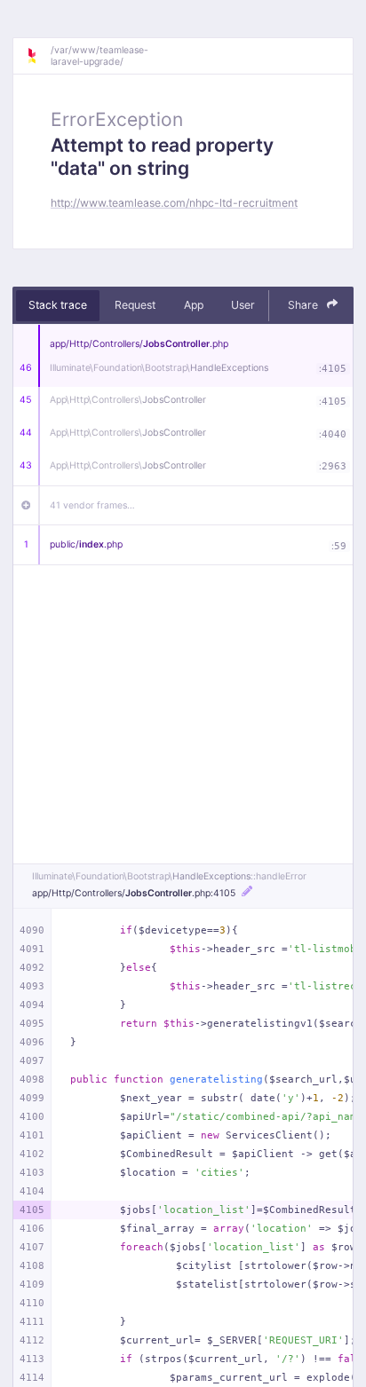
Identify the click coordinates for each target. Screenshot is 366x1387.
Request (135, 304)
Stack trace (57, 304)
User (243, 304)
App (193, 304)
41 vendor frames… (92, 505)
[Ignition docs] (38, 56)
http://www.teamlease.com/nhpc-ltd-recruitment (174, 202)
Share (304, 304)
